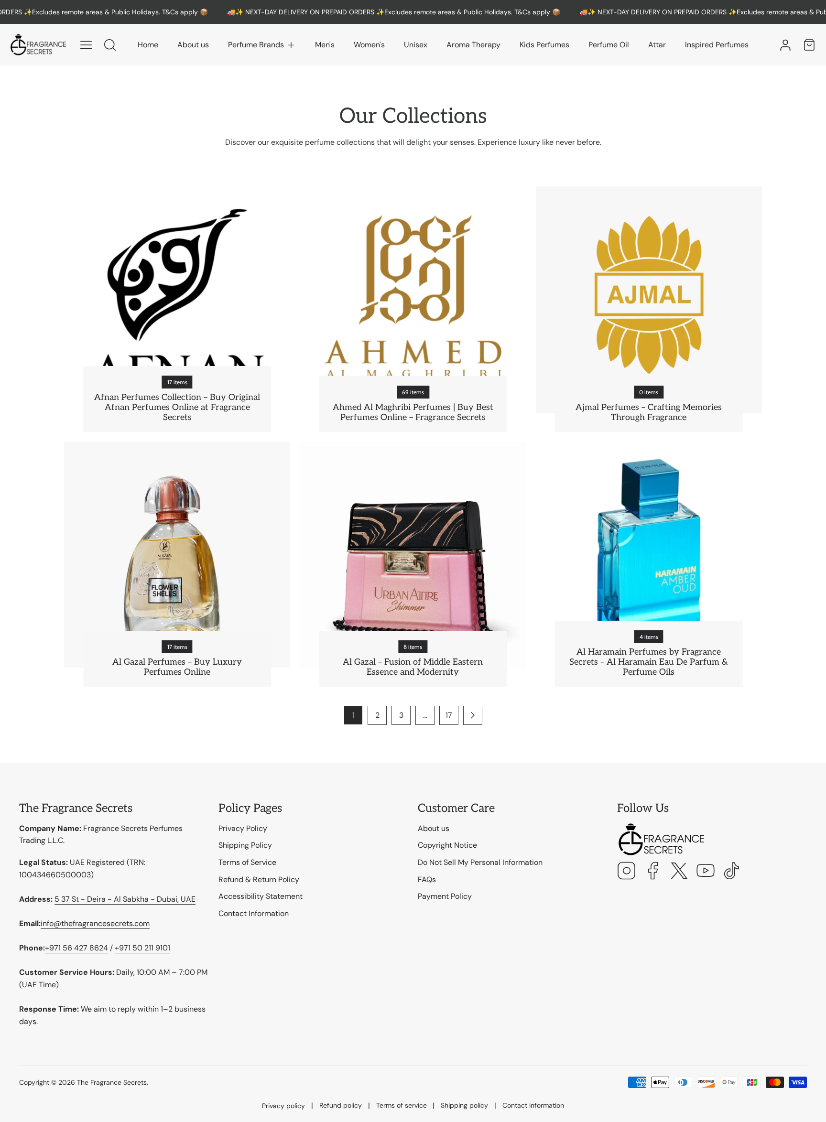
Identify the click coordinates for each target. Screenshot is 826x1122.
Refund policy (340, 1105)
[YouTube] (705, 872)
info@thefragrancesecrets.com (95, 923)
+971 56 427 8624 (76, 948)
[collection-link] (177, 299)
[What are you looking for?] (110, 45)
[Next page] (473, 715)
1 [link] (353, 715)
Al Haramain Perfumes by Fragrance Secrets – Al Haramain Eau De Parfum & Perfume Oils (648, 662)
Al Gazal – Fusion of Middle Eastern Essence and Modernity (413, 667)
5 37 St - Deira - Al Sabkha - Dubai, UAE (125, 899)
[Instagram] (626, 872)
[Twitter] (679, 872)
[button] (261, 45)
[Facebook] (653, 872)
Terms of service (401, 1105)
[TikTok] (731, 872)
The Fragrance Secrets (112, 1082)
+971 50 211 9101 (142, 948)
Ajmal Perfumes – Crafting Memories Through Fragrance (649, 412)
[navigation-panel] (86, 45)
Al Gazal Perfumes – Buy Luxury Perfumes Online (177, 667)
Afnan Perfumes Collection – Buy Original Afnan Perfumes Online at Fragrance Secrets (177, 407)
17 (449, 715)
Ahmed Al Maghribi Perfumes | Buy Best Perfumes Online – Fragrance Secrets (413, 412)
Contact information (533, 1105)
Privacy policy (283, 1105)
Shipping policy (464, 1105)
